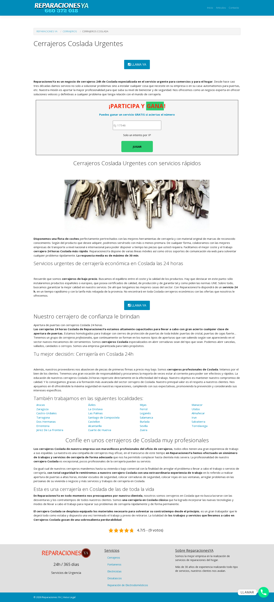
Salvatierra (198, 421)
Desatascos (114, 578)
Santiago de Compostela (103, 417)
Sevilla (144, 426)
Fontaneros (114, 564)
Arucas (40, 405)
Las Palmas (95, 413)
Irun (194, 417)
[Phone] (264, 592)
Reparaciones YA (47, 31)
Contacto (234, 7)
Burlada (144, 421)
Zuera (143, 430)
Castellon (94, 421)
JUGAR (137, 146)
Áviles (92, 405)
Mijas (143, 405)
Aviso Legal (69, 597)
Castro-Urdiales (46, 413)
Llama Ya (138, 64)
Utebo (196, 409)
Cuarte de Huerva (99, 430)
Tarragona (43, 417)
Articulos (221, 7)
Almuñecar (198, 413)
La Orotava (95, 409)
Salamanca (146, 417)
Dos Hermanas (46, 421)
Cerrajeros (70, 31)
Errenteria (42, 426)
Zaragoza (42, 409)
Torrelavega (199, 426)
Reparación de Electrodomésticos (127, 585)
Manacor (197, 405)
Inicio (210, 7)
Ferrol (143, 409)
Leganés (145, 413)
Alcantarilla (95, 426)
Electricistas (114, 571)
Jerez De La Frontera (49, 430)
